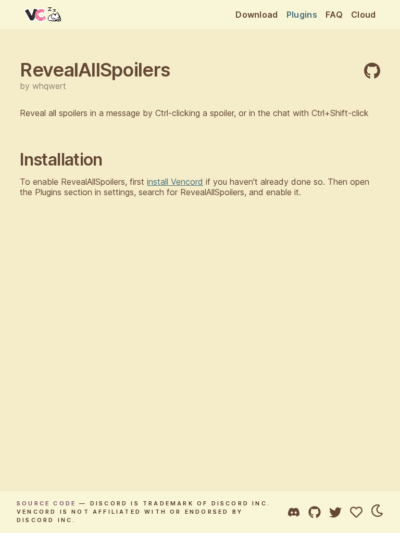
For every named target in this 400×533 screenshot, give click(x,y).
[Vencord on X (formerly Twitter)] (335, 512)
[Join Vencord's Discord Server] (294, 512)
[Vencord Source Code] (314, 512)
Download (256, 14)
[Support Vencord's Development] (356, 512)
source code (46, 503)
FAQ (334, 14)
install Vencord (175, 181)
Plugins (301, 14)
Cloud (363, 14)
